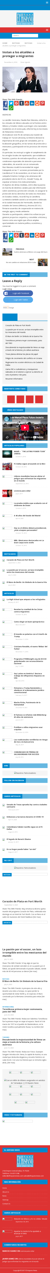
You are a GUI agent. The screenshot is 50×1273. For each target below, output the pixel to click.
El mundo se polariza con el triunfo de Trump (30, 635)
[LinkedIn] (32, 104)
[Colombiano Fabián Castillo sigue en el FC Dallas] (3, 827)
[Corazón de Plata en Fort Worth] (3, 560)
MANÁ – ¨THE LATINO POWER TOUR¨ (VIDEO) (30, 452)
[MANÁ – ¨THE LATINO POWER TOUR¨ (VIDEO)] (7, 456)
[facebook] (18, 7)
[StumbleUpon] (27, 104)
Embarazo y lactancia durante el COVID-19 (25, 817)
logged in (16, 286)
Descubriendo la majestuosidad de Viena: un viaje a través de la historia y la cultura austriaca (23, 1042)
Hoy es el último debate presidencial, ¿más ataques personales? (30, 529)
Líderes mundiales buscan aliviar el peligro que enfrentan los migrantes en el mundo (30, 478)
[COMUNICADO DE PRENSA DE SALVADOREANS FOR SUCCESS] (7, 757)
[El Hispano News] (25, 1161)
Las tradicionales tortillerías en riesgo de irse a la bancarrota (31, 740)
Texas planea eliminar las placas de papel (21, 354)
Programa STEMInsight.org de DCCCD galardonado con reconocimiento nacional (30, 661)
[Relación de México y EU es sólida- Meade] (7, 1224)
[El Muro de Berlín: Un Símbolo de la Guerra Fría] (3, 582)
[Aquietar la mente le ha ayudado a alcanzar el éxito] (7, 1236)
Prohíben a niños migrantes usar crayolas (28, 728)
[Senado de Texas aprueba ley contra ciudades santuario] (3, 805)
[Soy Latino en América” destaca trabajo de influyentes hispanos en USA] (7, 678)
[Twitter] (11, 104)
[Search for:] (25, 35)
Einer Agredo (25, 62)
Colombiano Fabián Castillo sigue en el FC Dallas (25, 828)
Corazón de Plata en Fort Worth (18, 325)
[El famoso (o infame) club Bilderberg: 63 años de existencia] (7, 719)
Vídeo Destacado (15, 410)
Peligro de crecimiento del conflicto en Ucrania (23, 358)
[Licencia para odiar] (7, 495)
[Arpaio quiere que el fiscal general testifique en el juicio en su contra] (14, 1088)
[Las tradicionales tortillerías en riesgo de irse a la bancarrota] (7, 744)
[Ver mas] (37, 917)
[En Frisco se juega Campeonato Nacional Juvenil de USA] (35, 1088)
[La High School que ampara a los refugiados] (3, 599)
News (4, 1196)
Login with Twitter (21, 300)
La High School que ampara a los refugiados (26, 599)
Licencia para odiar (22, 491)
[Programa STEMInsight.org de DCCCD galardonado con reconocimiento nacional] (7, 664)
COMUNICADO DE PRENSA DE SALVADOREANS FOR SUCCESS (26, 753)
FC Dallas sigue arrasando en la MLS (29, 464)
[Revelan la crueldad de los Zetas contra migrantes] (7, 614)
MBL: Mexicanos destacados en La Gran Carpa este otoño (29, 541)
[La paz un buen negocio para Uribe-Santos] (19, 1104)
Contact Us (6, 1204)
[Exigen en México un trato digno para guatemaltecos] (35, 1096)
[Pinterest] (27, 7)
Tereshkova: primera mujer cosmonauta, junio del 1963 (22, 1010)
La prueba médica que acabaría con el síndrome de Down (30, 504)
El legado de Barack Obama (19, 839)
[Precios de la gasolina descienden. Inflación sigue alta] (35, 1074)
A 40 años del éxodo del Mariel (27, 515)
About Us (5, 1192)
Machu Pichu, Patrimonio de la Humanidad (27, 703)
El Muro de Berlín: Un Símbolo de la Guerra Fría (23, 336)
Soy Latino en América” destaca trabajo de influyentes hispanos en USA (29, 675)
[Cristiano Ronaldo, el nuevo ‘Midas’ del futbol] (7, 651)
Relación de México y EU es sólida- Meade (30, 1219)
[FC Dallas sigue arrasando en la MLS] (7, 469)
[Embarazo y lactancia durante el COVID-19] (3, 817)
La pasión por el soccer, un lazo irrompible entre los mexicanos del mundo (25, 571)
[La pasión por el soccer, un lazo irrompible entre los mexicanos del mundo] (3, 570)
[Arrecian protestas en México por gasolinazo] (30, 1104)
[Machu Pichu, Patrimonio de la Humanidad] (7, 707)
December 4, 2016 (10, 62)
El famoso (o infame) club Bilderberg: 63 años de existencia (30, 716)
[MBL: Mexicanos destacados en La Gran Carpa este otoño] (7, 545)
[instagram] (32, 7)
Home (4, 1188)
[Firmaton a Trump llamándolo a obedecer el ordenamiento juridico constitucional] (7, 693)
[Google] (16, 104)
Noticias (16, 43)
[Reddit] (37, 104)
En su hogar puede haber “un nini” (21, 849)
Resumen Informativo (14, 379)
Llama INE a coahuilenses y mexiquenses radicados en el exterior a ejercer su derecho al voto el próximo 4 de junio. (23, 372)
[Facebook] (5, 104)
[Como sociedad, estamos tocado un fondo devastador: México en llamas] (14, 1074)
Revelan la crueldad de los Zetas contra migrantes (28, 610)
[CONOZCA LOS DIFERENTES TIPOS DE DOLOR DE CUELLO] (14, 1096)
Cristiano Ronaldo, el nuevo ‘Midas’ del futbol (30, 647)
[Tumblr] (21, 104)
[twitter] (23, 7)
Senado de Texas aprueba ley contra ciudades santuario (27, 805)
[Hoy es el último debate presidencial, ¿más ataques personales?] (7, 533)
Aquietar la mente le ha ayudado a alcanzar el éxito (27, 1232)
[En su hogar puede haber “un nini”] (3, 849)
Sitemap (5, 1200)
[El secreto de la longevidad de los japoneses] (25, 1074)
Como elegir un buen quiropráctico (29, 622)
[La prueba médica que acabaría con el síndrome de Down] (7, 508)
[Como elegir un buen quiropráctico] (7, 626)
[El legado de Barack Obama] (3, 839)
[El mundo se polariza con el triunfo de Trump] (7, 639)
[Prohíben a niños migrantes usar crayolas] (7, 732)
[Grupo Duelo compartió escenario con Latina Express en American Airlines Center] (25, 1088)
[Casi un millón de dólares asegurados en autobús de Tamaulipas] (24, 1082)
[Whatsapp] (10, 108)
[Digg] (5, 108)
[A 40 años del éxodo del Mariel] (7, 520)
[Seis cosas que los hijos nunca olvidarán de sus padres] (25, 1096)
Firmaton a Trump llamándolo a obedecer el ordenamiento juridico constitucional (29, 690)
